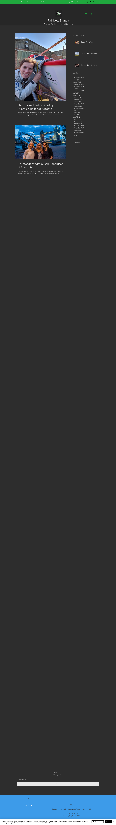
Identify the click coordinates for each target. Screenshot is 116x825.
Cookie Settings (97, 822)
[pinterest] (93, 2)
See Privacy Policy (54, 823)
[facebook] (96, 2)
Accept (108, 822)
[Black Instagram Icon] (88, 2)
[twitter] (90, 2)
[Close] (114, 822)
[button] (99, 2)
